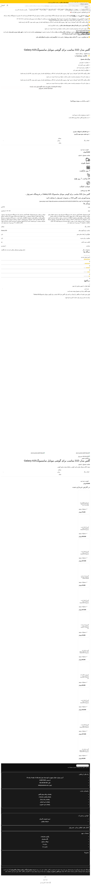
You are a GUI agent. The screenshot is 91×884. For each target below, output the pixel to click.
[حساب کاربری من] (7, 5)
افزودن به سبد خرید (84, 149)
